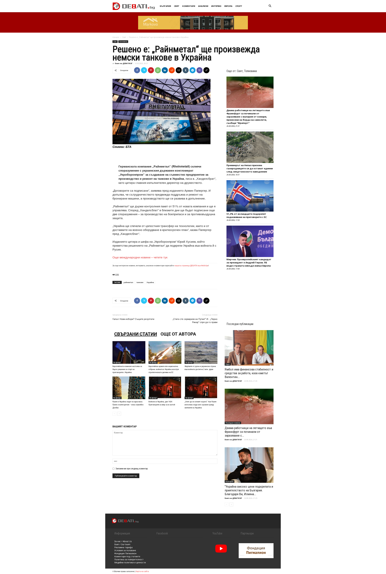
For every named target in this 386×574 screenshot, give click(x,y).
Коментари (188, 6)
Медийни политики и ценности (130, 562)
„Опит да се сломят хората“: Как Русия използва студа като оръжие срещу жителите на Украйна (200, 404)
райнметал (128, 282)
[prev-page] (114, 414)
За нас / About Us (123, 541)
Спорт (238, 6)
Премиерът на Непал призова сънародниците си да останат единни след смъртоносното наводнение (249, 168)
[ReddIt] (172, 70)
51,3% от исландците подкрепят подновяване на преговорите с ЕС (246, 215)
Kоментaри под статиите (127, 556)
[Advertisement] (165, 156)
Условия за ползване (125, 550)
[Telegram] (193, 70)
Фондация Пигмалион (125, 553)
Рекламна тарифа (123, 547)
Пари (228, 364)
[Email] (179, 70)
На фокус (117, 362)
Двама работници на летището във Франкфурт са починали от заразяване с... (248, 431)
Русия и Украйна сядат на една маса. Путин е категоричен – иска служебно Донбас (128, 404)
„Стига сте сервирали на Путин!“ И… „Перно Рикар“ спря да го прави (195, 321)
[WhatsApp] (158, 70)
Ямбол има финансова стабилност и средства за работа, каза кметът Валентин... (249, 373)
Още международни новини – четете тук (139, 257)
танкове (139, 282)
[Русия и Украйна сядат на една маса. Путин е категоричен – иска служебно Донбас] (128, 387)
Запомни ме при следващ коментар (132, 468)
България (165, 6)
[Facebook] (137, 70)
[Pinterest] (151, 70)
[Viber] (199, 70)
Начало (115, 37)
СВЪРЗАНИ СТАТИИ (135, 334)
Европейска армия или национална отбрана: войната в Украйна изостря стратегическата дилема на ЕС (164, 369)
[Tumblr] (186, 70)
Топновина (123, 41)
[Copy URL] (206, 70)
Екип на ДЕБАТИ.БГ (123, 63)
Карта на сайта (142, 571)
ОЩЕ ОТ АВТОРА (178, 334)
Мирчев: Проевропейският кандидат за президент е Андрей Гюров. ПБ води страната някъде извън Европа (248, 262)
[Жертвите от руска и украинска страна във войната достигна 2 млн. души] (201, 352)
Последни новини (233, 423)
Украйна (150, 282)
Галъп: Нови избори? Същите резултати (133, 319)
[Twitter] (144, 70)
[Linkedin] (165, 70)
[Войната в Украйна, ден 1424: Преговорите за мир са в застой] (165, 387)
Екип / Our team (122, 544)
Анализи (203, 6)
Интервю (216, 6)
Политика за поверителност (129, 559)
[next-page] (119, 414)
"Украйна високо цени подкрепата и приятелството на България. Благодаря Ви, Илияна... (249, 490)
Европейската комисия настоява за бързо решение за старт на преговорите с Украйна (127, 369)
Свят (176, 6)
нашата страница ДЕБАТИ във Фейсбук (191, 265)
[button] (270, 6)
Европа (228, 6)
